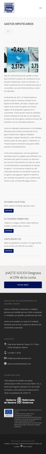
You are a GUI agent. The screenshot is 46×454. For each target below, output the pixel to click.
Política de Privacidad (26, 444)
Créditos (7, 444)
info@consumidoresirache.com (19, 358)
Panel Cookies (27, 447)
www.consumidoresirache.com (19, 364)
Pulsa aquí (23, 285)
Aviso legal (14, 444)
